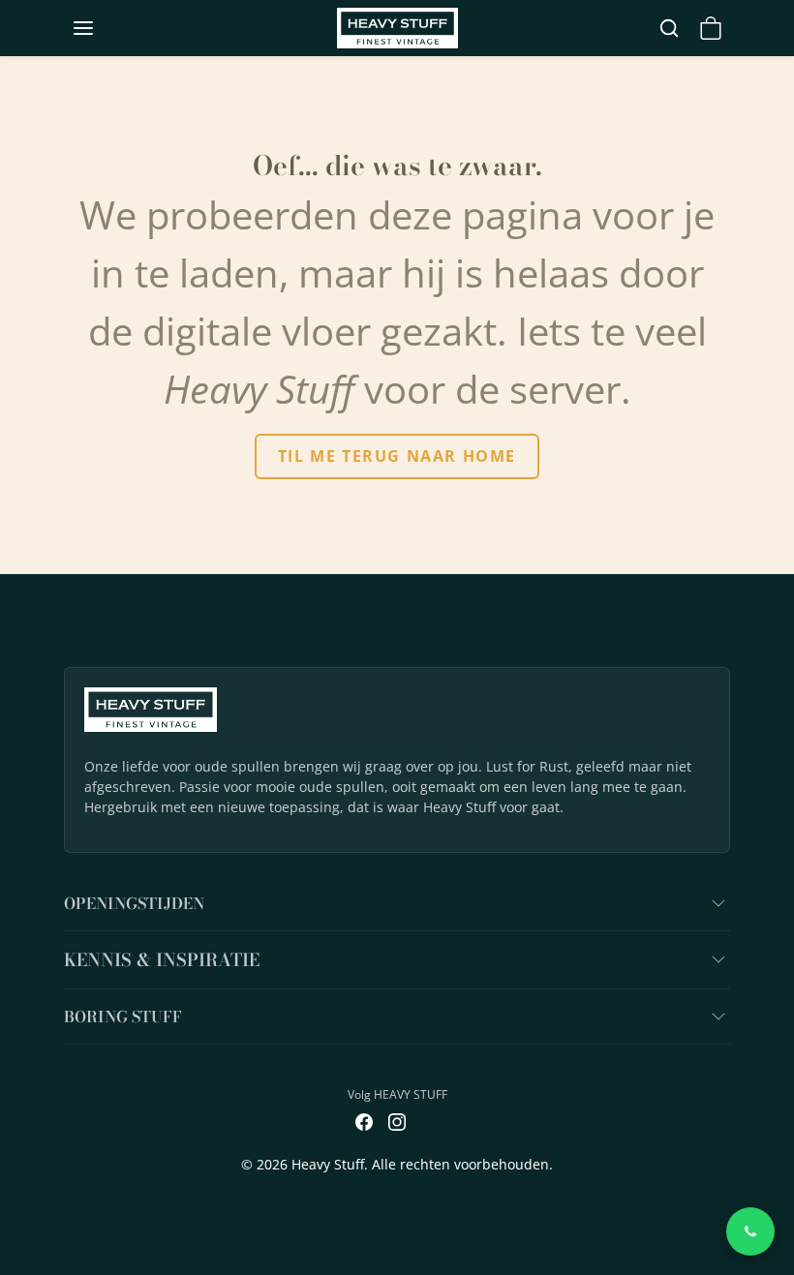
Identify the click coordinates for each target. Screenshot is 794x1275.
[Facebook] (364, 1120)
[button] (102, 28)
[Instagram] (397, 1120)
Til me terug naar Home (397, 456)
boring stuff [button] (123, 1016)
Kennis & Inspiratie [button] (162, 960)
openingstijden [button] (134, 903)
